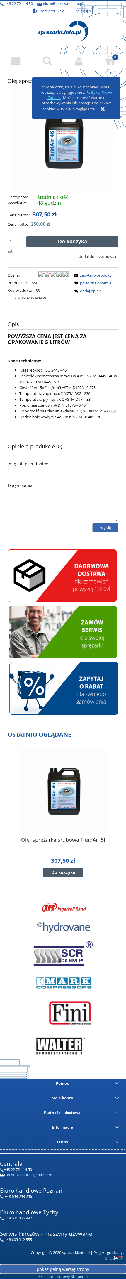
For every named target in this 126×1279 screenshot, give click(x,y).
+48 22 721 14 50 (19, 3)
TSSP (34, 282)
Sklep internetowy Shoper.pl (63, 1276)
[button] (16, 61)
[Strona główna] (63, 30)
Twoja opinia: (21, 485)
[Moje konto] (79, 61)
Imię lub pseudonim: (28, 463)
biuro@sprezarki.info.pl (63, 3)
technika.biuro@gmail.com (29, 1174)
